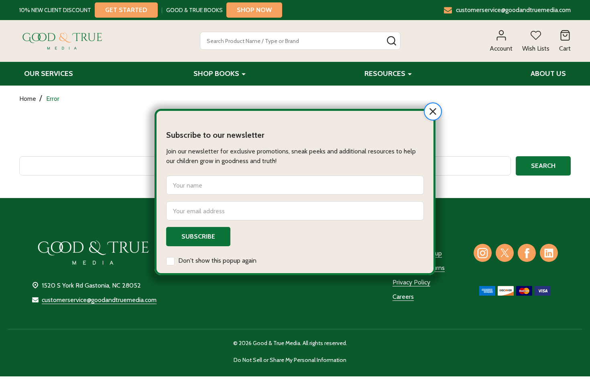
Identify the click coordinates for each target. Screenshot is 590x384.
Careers (403, 296)
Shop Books (216, 73)
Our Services (48, 73)
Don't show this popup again (217, 260)
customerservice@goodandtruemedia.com (99, 300)
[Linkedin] (549, 253)
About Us (548, 73)
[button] (433, 111)
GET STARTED (126, 10)
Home (27, 98)
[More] (244, 73)
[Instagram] (483, 253)
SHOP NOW (254, 10)
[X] (505, 253)
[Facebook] (527, 253)
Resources (384, 73)
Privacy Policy (411, 282)
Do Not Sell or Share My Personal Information (290, 360)
